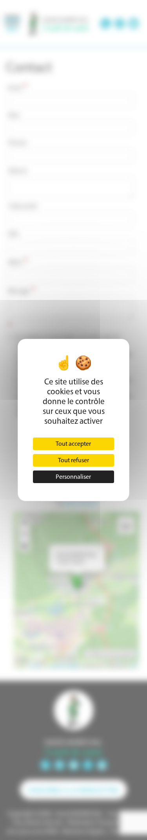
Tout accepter (73, 443)
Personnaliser (73, 476)
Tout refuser (73, 460)
